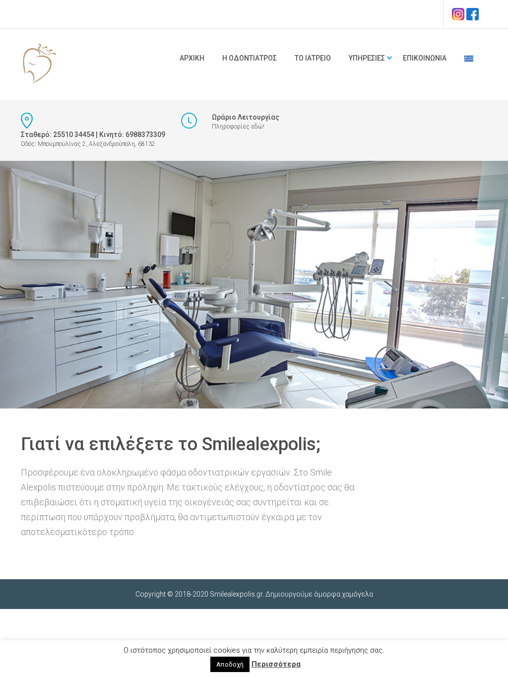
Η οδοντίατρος (249, 58)
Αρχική (192, 58)
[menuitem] (468, 58)
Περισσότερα (276, 664)
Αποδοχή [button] (230, 664)
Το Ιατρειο (313, 58)
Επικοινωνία (424, 58)
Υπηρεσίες (367, 58)
